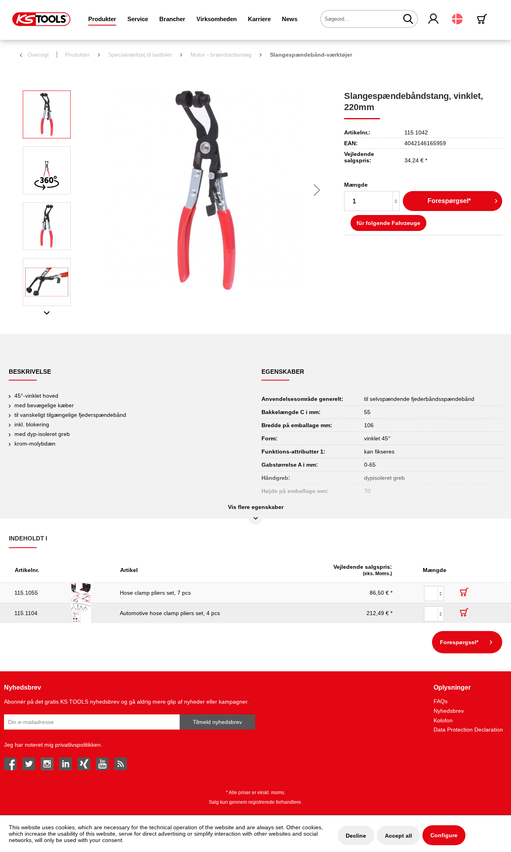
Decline (356, 835)
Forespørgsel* (449, 200)
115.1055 (26, 593)
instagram (47, 763)
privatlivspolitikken (78, 745)
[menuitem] (102, 19)
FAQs (441, 701)
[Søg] (408, 19)
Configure (444, 835)
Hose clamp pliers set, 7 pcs (155, 593)
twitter (28, 763)
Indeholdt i (28, 538)
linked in (65, 763)
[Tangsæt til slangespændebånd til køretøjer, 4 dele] (90, 613)
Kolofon (443, 720)
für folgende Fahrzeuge (388, 223)
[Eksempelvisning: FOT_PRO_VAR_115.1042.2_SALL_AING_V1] (47, 226)
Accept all (398, 835)
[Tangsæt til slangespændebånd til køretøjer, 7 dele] (90, 593)
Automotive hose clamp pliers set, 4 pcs (170, 613)
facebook (10, 763)
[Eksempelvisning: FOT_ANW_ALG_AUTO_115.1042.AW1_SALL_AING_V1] (47, 282)
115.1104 (26, 613)
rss (120, 763)
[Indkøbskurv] (483, 19)
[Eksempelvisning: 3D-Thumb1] (47, 170)
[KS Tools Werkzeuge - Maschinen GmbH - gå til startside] (41, 19)
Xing (83, 763)
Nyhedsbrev (449, 711)
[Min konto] (434, 19)
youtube (102, 763)
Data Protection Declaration (468, 729)
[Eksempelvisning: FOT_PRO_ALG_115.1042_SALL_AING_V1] (47, 114)
